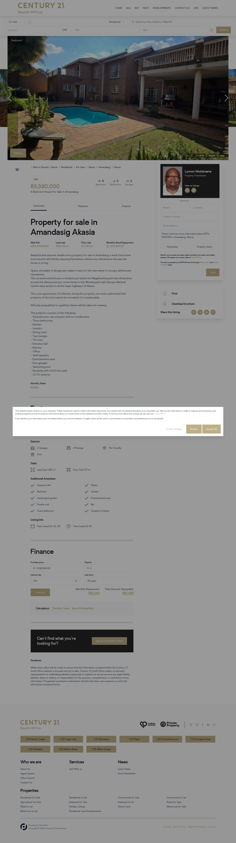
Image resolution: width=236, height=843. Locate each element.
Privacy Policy (160, 414)
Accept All (211, 429)
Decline (194, 429)
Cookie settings (174, 429)
